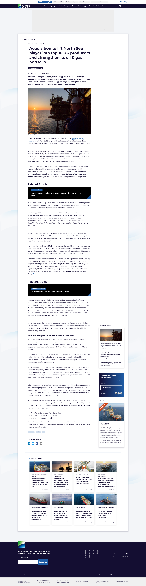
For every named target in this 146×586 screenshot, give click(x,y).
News (113, 553)
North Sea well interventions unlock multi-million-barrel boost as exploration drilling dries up (61, 483)
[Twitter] (121, 393)
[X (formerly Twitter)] (89, 552)
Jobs (114, 556)
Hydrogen (53, 6)
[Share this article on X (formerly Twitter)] (33, 443)
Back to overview (29, 39)
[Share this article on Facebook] (37, 443)
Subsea (73, 6)
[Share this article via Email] (41, 443)
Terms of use (120, 574)
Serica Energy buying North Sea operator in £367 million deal (56, 194)
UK (43, 432)
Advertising (123, 2)
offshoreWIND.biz (58, 2)
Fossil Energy (82, 6)
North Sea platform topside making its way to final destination (105, 514)
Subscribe (107, 388)
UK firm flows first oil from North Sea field (50, 292)
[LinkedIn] (116, 393)
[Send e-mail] (85, 556)
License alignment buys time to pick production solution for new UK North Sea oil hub (40, 483)
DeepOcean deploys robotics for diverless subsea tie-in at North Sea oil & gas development (39, 515)
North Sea (31, 432)
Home (29, 44)
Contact (126, 574)
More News (105, 6)
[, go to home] (24, 6)
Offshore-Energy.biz (45, 2)
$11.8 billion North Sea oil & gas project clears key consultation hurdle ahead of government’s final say (106, 483)
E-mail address (23, 557)
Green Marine (43, 6)
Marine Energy (63, 6)
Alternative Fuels (93, 6)
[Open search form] (120, 6)
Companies (125, 556)
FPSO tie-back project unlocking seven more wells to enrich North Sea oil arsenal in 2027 (84, 514)
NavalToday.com (85, 2)
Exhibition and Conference (99, 2)
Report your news (100, 574)
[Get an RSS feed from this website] (89, 556)
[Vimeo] (97, 552)
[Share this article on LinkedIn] (29, 443)
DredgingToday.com (72, 2)
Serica (38, 432)
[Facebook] (119, 393)
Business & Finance (35, 68)
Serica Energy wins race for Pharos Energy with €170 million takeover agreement (84, 480)
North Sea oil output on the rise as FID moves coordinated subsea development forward (61, 515)
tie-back (36, 274)
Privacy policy (110, 574)
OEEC (126, 553)
